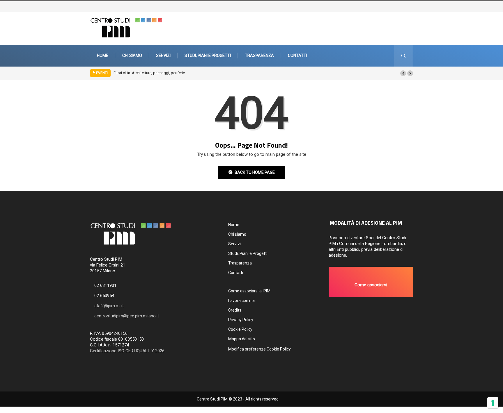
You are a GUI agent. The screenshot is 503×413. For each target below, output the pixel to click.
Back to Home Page (255, 172)
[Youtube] (414, 6)
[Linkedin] (416, 6)
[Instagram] (411, 6)
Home (102, 55)
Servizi (163, 55)
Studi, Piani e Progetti (208, 55)
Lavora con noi (241, 300)
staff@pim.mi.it (109, 305)
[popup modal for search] (403, 56)
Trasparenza (259, 55)
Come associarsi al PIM (249, 291)
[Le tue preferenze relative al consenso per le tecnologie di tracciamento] (492, 402)
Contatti (297, 55)
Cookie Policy (240, 329)
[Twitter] (405, 6)
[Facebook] (408, 6)
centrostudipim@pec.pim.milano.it (126, 316)
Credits (234, 310)
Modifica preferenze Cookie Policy (259, 349)
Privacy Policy (240, 319)
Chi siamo (132, 55)
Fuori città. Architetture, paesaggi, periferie (149, 73)
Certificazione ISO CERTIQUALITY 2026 (127, 350)
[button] (403, 73)
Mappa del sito (241, 339)
